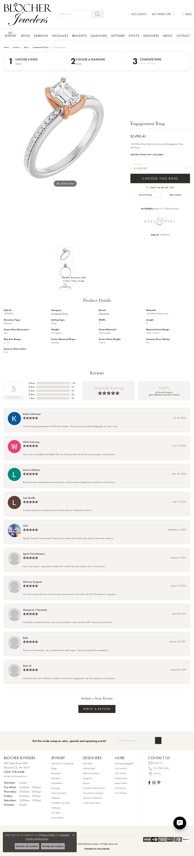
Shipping (145, 194)
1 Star (32, 398)
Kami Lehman (32, 414)
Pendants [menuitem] (56, 778)
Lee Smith (29, 498)
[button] (139, 14)
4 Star (32, 386)
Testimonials (121, 778)
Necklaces (60, 36)
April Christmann (34, 554)
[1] (158, 740)
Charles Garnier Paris (94, 788)
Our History (120, 773)
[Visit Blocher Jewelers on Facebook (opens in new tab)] (149, 782)
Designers (151, 36)
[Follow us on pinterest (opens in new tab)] (158, 782)
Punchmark (103, 849)
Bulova (86, 783)
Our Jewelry (121, 768)
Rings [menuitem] (54, 768)
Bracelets (79, 36)
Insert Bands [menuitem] (57, 817)
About (167, 36)
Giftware (118, 36)
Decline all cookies (27, 846)
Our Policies (121, 793)
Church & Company (93, 793)
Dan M (27, 666)
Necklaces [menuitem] (56, 783)
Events (134, 36)
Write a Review (97, 709)
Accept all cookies (53, 846)
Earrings (41, 36)
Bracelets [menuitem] (56, 773)
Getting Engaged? (124, 763)
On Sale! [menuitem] (56, 812)
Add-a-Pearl (89, 768)
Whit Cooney (31, 442)
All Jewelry (10, 34)
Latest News (121, 783)
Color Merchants (91, 802)
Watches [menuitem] (55, 798)
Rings (25, 36)
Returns (176, 194)
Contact (183, 36)
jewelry (16, 47)
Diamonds (99, 36)
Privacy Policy (47, 834)
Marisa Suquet (32, 582)
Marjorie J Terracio (35, 610)
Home (6, 47)
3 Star (32, 390)
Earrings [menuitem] (55, 788)
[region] (65, 131)
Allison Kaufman (91, 773)
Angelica (87, 778)
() (73, 383)
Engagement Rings (40, 47)
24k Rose (87, 763)
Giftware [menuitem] (55, 807)
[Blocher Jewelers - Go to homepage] (29, 14)
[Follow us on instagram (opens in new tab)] (154, 782)
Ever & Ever (104, 313)
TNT (25, 526)
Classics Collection (92, 798)
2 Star (32, 394)
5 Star (32, 383)
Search (18, 63)
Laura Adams (31, 470)
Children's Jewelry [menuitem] (60, 802)
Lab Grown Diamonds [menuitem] (62, 763)
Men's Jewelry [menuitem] (58, 793)
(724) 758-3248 (73, 281)
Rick (25, 638)
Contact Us (120, 788)
